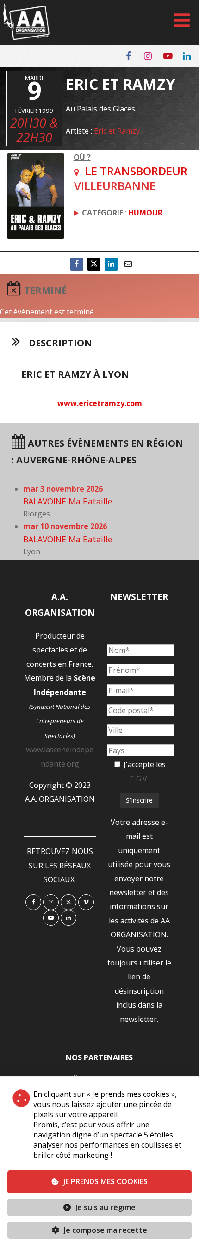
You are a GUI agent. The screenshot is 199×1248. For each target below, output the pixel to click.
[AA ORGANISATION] (26, 37)
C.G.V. (139, 779)
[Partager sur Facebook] (76, 264)
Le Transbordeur (136, 170)
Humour (145, 213)
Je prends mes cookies (105, 1181)
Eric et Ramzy (117, 131)
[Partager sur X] (93, 264)
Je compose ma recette (104, 1230)
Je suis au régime (105, 1207)
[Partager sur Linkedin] (111, 264)
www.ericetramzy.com (99, 403)
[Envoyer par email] (128, 264)
